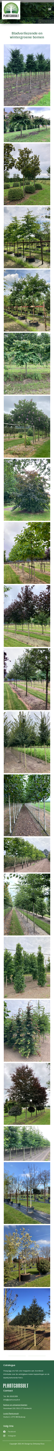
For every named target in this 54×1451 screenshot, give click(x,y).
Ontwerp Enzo (38, 1444)
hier (10, 1371)
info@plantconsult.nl (11, 1400)
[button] (49, 9)
